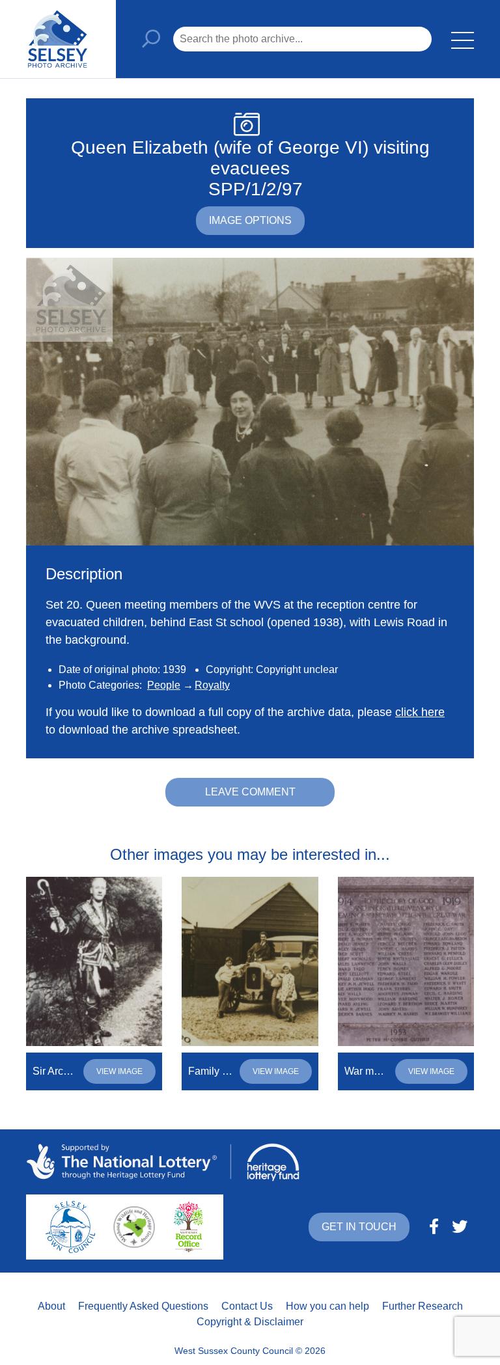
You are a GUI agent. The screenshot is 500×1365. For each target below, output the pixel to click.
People (163, 685)
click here (420, 712)
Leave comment (250, 791)
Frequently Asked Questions (143, 1306)
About (51, 1306)
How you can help (327, 1306)
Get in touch (359, 1226)
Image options (250, 220)
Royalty (212, 685)
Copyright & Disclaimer (250, 1321)
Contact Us (247, 1306)
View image (119, 1071)
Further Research (422, 1306)
